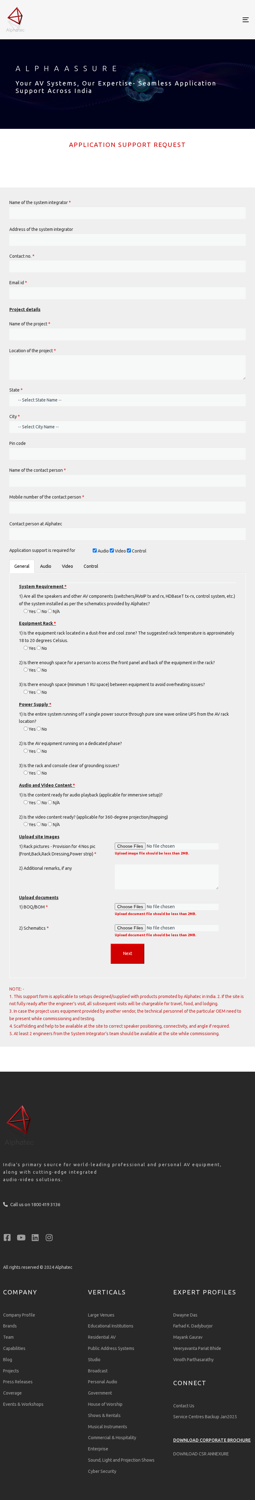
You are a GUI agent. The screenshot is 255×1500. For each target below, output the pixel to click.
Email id (18, 282)
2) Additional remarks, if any (45, 868)
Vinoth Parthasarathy (193, 1359)
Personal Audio (102, 1381)
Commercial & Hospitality (112, 1437)
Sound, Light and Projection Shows (121, 1460)
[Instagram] (49, 1237)
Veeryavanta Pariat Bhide (197, 1348)
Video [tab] (67, 566)
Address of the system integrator (41, 229)
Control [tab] (91, 566)
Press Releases (18, 1381)
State (16, 389)
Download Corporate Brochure (212, 1440)
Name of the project (29, 323)
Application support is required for (42, 550)
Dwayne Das (185, 1314)
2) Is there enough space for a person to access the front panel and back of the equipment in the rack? (117, 662)
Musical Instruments (107, 1426)
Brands (10, 1325)
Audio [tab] (45, 566)
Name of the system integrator (40, 202)
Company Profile (19, 1314)
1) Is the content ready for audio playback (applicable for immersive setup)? (91, 794)
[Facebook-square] (7, 1237)
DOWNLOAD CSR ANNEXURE (201, 1453)
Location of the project (32, 350)
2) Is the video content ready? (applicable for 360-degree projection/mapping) (93, 817)
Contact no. (22, 256)
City (14, 416)
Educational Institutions (110, 1325)
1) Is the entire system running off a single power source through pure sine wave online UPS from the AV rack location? (124, 718)
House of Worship (105, 1404)
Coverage (12, 1392)
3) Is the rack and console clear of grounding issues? (69, 765)
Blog (7, 1359)
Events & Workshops (23, 1404)
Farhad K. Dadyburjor (193, 1325)
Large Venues (101, 1314)
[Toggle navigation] (208, 19)
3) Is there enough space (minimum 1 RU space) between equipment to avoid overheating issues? (112, 684)
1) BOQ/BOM (33, 906)
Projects (11, 1370)
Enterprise (98, 1448)
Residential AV (102, 1337)
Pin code (17, 443)
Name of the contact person (37, 470)
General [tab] (22, 566)
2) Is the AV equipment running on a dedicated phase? (70, 743)
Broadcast (98, 1370)
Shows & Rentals (104, 1415)
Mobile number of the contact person (46, 496)
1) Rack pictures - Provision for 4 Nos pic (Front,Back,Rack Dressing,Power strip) (57, 850)
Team (8, 1337)
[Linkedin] (35, 1237)
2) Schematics (34, 928)
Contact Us (183, 1405)
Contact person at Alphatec (35, 523)
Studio (94, 1359)
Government (100, 1392)
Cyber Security (102, 1471)
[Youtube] (21, 1237)
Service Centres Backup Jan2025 (205, 1416)
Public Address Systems (111, 1348)
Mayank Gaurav (187, 1337)
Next (127, 953)
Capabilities (14, 1348)
